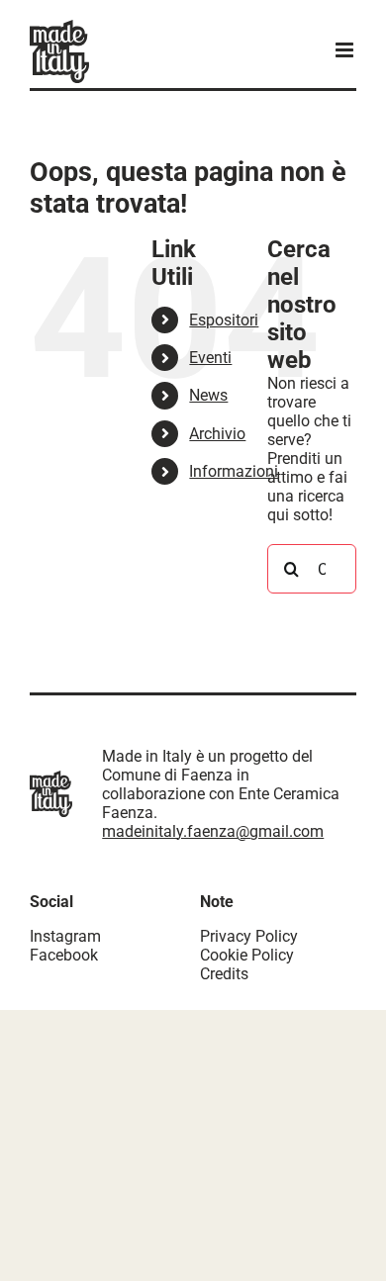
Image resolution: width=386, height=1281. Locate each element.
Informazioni (233, 471)
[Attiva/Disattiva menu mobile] (346, 50)
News (208, 395)
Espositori (223, 320)
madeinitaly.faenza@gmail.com (213, 831)
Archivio (217, 433)
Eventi (210, 357)
